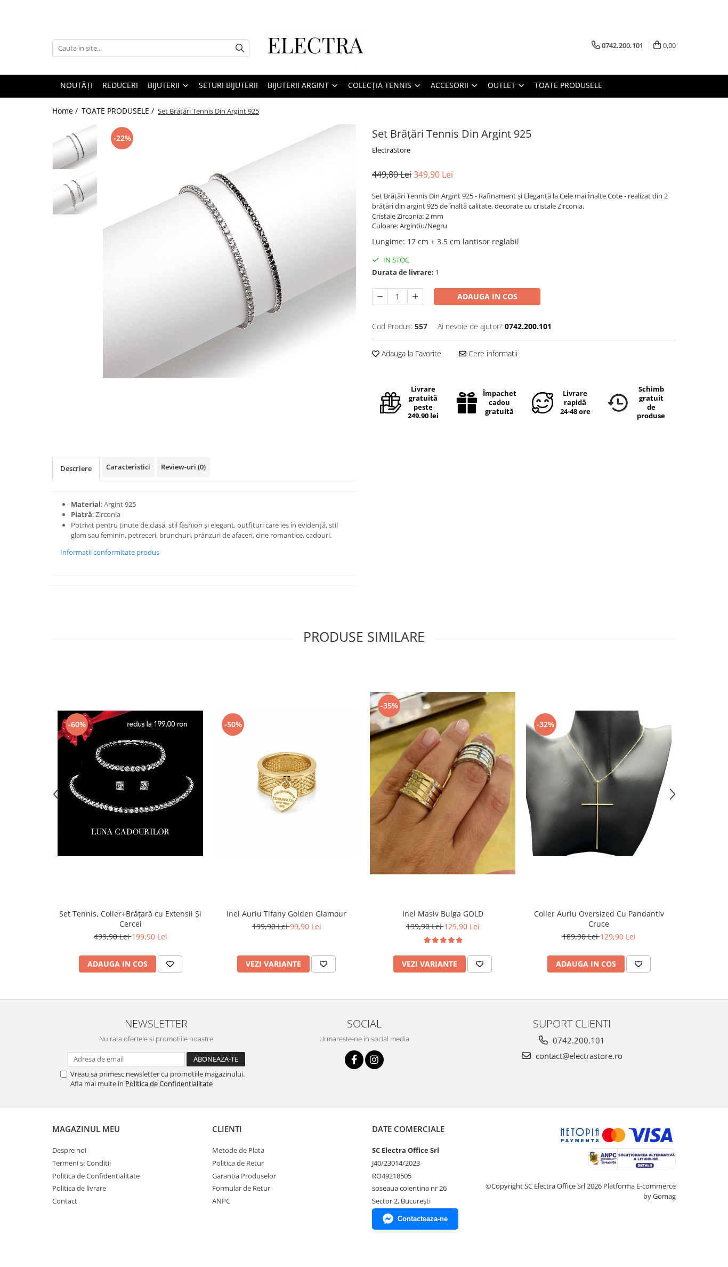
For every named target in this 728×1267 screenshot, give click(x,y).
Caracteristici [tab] (128, 467)
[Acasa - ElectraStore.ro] (318, 48)
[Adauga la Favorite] (170, 964)
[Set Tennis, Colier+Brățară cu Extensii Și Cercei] (130, 783)
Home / (66, 111)
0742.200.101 (578, 1040)
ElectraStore (391, 150)
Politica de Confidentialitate (169, 1083)
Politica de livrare (79, 1188)
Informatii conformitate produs (109, 552)
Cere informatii (491, 353)
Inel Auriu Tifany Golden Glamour (286, 914)
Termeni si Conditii (81, 1163)
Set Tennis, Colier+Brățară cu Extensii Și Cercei (130, 919)
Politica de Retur (238, 1163)
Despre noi (69, 1150)
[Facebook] (354, 1059)
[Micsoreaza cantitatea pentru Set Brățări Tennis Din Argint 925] (380, 296)
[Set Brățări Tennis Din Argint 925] (229, 251)
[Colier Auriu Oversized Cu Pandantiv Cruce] (599, 783)
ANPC (221, 1201)
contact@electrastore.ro (577, 1055)
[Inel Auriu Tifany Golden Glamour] (286, 783)
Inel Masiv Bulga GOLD (442, 914)
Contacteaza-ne (423, 1219)
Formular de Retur (241, 1188)
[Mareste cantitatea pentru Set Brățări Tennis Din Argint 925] (415, 296)
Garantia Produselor (244, 1176)
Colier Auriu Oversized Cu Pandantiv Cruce (599, 919)
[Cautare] (239, 48)
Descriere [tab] (76, 468)
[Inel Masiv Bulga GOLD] (442, 783)
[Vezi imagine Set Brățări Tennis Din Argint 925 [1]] (75, 192)
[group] (229, 251)
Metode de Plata (238, 1150)
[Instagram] (374, 1059)
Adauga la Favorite (410, 353)
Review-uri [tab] (183, 467)
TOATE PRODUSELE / (119, 111)
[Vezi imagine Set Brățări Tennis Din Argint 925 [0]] (75, 147)
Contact (64, 1201)
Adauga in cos (487, 296)
